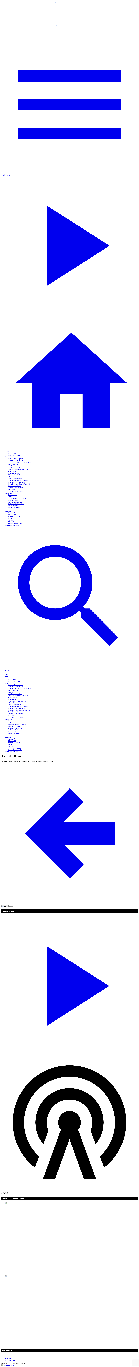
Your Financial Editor (14, 486)
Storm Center (12, 495)
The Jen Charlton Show (15, 478)
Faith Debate (12, 489)
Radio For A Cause (14, 500)
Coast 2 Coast (12, 471)
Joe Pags (11, 466)
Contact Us (11, 513)
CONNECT (8, 511)
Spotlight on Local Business (17, 498)
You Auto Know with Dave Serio (18, 480)
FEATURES (8, 493)
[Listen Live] (69, 984)
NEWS (7, 451)
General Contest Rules (15, 524)
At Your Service (13, 477)
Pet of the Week (13, 505)
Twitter (10, 520)
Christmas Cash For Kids (16, 504)
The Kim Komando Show (16, 487)
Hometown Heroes (14, 507)
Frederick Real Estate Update (17, 482)
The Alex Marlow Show (15, 468)
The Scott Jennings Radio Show (18, 469)
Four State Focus (13, 473)
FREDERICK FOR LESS (12, 525)
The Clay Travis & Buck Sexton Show (19, 462)
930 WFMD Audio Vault (15, 502)
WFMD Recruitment (14, 522)
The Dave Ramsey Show (15, 491)
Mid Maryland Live (13, 464)
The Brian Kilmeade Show (16, 460)
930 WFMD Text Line (14, 516)
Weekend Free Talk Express (17, 475)
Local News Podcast (14, 455)
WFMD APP (12, 515)
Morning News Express (15, 459)
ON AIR (7, 457)
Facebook (11, 518)
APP (6, 509)
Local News (12, 453)
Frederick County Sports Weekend (19, 484)
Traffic (10, 496)
